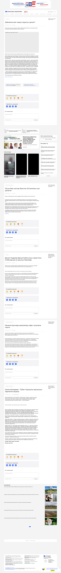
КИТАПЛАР (37, 14)
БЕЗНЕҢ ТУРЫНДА (18, 14)
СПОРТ (7, 255)
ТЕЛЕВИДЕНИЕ (49, 14)
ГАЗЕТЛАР (31, 14)
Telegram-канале (9, 85)
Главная (27, 541)
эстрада (7, 19)
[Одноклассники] (10, 106)
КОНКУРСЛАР (42, 14)
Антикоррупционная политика (9, 568)
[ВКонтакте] (7, 106)
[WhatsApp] (16, 106)
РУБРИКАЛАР (26, 14)
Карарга (52, 570)
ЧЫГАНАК (7, 214)
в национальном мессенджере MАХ (30, 85)
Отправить (36, 246)
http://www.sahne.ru (9, 76)
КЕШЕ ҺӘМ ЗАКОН (9, 322)
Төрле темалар (32, 541)
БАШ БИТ (7, 14)
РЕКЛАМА (12, 14)
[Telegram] (13, 106)
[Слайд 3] (21, 150)
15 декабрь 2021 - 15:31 (8, 263)
